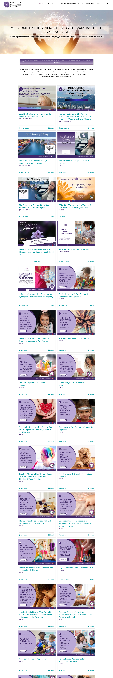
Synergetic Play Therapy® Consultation (75, 249)
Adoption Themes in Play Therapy (33, 659)
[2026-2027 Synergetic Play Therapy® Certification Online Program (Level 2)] (76, 189)
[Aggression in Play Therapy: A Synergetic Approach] (76, 411)
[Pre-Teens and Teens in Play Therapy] (76, 322)
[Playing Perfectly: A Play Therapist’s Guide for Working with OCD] (76, 278)
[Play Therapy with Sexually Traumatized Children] (76, 458)
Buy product (24, 305)
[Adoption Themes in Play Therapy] (37, 643)
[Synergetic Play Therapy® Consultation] (76, 233)
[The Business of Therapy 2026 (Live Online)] (76, 145)
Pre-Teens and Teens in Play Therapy (74, 338)
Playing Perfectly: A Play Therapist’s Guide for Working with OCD (74, 295)
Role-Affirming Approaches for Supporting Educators (72, 660)
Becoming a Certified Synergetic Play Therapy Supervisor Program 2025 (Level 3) (36, 252)
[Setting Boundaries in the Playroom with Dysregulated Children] (37, 552)
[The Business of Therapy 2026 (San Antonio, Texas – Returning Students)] (37, 189)
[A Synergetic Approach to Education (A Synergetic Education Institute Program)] (37, 278)
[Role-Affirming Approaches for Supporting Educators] (76, 643)
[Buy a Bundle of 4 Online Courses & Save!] (76, 552)
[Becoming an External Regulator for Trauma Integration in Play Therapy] (37, 322)
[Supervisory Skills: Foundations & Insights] (76, 367)
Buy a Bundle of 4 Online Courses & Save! (76, 567)
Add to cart (63, 172)
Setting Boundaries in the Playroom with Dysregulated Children (36, 568)
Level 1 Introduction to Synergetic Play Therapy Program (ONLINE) (35, 115)
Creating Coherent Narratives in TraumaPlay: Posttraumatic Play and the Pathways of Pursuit (75, 614)
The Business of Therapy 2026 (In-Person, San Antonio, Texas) (33, 161)
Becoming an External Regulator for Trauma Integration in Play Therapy (34, 339)
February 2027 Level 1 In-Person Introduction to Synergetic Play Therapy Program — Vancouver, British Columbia (75, 116)
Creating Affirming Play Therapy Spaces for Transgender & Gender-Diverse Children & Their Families (36, 476)
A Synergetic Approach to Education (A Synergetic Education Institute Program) (36, 295)
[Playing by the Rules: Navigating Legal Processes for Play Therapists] (37, 505)
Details (52, 128)
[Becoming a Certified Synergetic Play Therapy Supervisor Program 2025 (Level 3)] (37, 233)
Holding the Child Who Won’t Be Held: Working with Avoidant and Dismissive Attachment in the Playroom (35, 614)
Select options (25, 128)
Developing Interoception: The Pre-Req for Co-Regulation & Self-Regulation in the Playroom (35, 429)
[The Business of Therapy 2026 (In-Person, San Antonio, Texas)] (37, 145)
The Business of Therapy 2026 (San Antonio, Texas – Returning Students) (34, 206)
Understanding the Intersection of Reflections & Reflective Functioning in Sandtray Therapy (75, 523)
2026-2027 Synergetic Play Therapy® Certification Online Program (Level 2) (75, 206)
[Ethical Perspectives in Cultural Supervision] (37, 367)
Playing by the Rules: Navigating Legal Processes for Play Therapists (35, 522)
